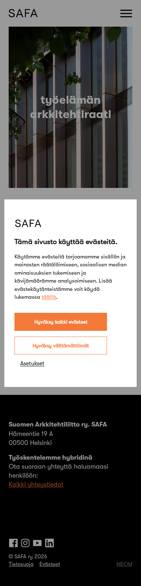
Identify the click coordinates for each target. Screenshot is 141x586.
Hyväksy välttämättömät (61, 345)
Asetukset (32, 363)
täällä (49, 297)
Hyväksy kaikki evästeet (60, 322)
